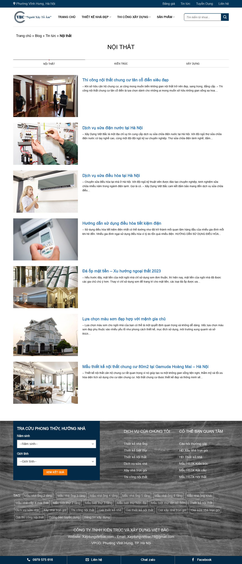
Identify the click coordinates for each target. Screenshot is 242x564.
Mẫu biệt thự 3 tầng (98, 503)
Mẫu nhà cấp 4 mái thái (32, 503)
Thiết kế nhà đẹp (95, 17)
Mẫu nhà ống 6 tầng (168, 496)
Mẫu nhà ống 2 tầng (38, 496)
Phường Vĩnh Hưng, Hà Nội (35, 3)
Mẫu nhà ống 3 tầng (71, 496)
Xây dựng (192, 63)
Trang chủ (67, 17)
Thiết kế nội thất (201, 503)
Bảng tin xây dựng (97, 517)
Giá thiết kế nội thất (139, 510)
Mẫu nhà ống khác (200, 496)
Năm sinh (23, 435)
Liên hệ (224, 3)
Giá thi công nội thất (30, 517)
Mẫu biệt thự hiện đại (132, 503)
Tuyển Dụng (204, 3)
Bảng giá (169, 3)
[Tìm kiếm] (225, 17)
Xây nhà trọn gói (54, 510)
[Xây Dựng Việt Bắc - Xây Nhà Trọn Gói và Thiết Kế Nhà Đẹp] (32, 17)
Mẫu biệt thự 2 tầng (66, 503)
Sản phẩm (164, 17)
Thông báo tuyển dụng (64, 517)
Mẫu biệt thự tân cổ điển (168, 503)
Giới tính (23, 453)
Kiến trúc (121, 63)
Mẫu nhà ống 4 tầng (104, 496)
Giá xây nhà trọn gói (172, 510)
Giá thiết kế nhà (110, 510)
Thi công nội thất (82, 510)
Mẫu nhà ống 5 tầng (136, 496)
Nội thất (49, 63)
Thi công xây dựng (132, 17)
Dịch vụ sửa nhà (27, 510)
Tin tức (185, 3)
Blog (38, 36)
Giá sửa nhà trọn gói (205, 510)
